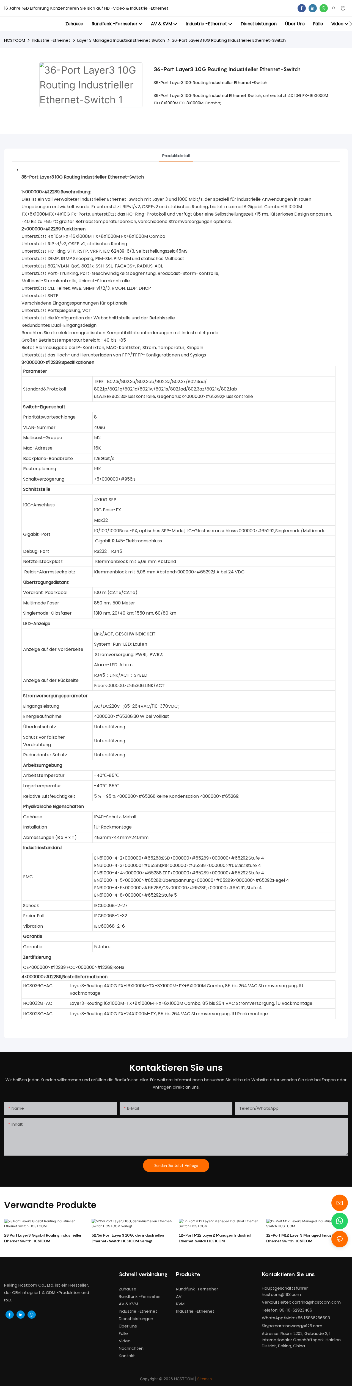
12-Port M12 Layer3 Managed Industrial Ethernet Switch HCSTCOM (302, 1238)
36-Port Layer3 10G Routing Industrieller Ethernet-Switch (229, 40)
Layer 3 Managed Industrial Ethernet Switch (121, 40)
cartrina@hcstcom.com (316, 1302)
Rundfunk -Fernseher (197, 1289)
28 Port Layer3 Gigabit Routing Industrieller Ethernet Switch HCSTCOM (43, 1238)
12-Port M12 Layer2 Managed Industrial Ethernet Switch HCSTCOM (215, 1238)
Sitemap (204, 1378)
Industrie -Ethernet (51, 40)
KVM (180, 1304)
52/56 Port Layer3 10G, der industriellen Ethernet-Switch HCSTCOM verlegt (128, 1238)
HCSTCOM (14, 40)
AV (179, 1296)
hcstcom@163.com (281, 1294)
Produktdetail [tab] (176, 155)
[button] (350, 23)
